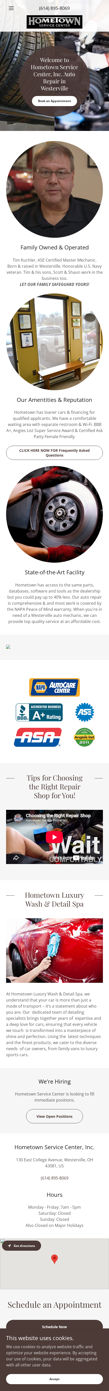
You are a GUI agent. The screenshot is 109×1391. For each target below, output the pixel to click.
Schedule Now (54, 1326)
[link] (55, 22)
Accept (54, 1379)
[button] (13, 8)
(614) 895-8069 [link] (54, 8)
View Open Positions (54, 1116)
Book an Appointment (54, 101)
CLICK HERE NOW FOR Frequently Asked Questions (54, 453)
